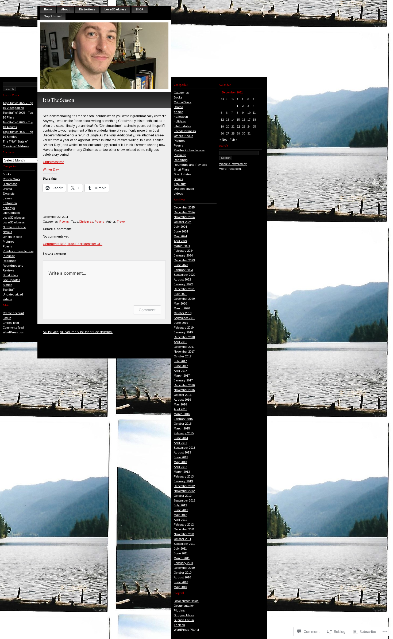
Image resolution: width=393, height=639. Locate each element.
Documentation (184, 605)
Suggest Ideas (184, 615)
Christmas (86, 221)
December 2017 (184, 346)
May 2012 (180, 514)
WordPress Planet (186, 629)
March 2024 (182, 245)
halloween (10, 203)
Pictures (8, 241)
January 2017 (183, 380)
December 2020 (184, 298)
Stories (7, 284)
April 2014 (180, 442)
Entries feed (11, 322)
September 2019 (184, 318)
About (65, 9)
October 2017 (182, 356)
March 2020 (182, 308)
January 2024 (183, 255)
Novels (7, 232)
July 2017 (180, 361)
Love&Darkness (14, 217)
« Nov (223, 139)
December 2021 (184, 289)
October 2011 (182, 539)
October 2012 (182, 495)
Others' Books (12, 236)
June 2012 (181, 510)
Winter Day (51, 169)
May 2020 (180, 303)
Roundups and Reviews (190, 164)
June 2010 (181, 582)
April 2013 (180, 466)
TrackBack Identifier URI (84, 244)
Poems (7, 246)
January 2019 (183, 332)
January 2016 (183, 418)
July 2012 (180, 505)
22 (238, 126)
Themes (179, 624)
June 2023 (181, 265)
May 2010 (180, 587)
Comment (147, 309)
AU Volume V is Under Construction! (86, 332)
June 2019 (181, 322)
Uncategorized (13, 294)
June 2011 (181, 553)
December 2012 (184, 486)
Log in (7, 318)
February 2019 (184, 327)
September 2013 (184, 447)
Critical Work (11, 179)
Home (48, 9)
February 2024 (184, 250)
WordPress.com (13, 332)
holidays (9, 208)
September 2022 (184, 274)
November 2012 (184, 490)
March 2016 (182, 414)
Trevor (121, 221)
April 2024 (180, 241)
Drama (7, 188)
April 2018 (180, 342)
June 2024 (181, 231)
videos (7, 299)
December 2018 (184, 337)
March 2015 (182, 428)
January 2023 (183, 269)
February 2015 (184, 433)
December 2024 (184, 212)
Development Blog (186, 600)
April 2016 (180, 409)
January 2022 (183, 284)
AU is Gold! (51, 332)
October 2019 (182, 313)
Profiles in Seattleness (18, 251)
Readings (9, 260)
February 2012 (184, 524)
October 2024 (182, 221)
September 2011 (184, 543)
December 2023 (184, 260)
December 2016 (184, 385)
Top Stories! (52, 16)
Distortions (10, 184)
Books (7, 174)
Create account (13, 313)
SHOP (140, 9)
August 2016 (182, 399)
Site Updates (11, 280)
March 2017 (182, 375)
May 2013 (180, 462)
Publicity (9, 256)
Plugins (179, 610)
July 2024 (180, 226)
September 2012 (184, 500)
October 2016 (182, 394)
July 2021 (180, 293)
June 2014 (181, 438)
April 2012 (180, 519)
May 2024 (180, 236)
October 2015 (182, 423)
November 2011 (184, 534)
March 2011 (182, 558)
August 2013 (182, 452)
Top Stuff (8, 289)
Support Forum (184, 620)
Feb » (233, 139)
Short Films (10, 275)
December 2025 (184, 207)
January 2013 (183, 481)
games (7, 198)
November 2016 (184, 390)
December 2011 (184, 529)
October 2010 (182, 572)
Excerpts (8, 193)
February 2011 (183, 563)
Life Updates (11, 212)
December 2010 (184, 567)
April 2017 (180, 370)
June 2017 (181, 366)
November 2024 (184, 217)
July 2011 (180, 548)
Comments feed (13, 327)
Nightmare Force (14, 227)
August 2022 (182, 279)
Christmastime (53, 162)
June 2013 (181, 457)
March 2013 (182, 471)
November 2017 (184, 351)
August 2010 (182, 577)
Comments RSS (55, 244)
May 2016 (180, 404)
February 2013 (184, 476)
